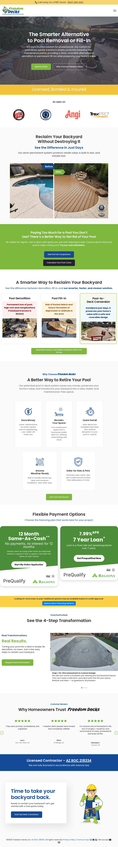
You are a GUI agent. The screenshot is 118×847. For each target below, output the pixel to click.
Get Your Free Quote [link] (59, 497)
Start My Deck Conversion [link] (27, 814)
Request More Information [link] (17, 662)
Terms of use (83, 839)
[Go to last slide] (54, 660)
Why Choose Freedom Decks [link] (69, 66)
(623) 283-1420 (75, 2)
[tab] (81, 687)
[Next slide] (114, 660)
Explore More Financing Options (59, 603)
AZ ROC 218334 (78, 760)
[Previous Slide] (2, 733)
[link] (13, 10)
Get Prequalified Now (89, 558)
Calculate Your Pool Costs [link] (59, 262)
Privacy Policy (69, 839)
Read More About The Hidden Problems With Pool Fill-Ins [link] (59, 351)
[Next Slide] (116, 733)
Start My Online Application (29, 564)
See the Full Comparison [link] (59, 254)
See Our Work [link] (41, 66)
